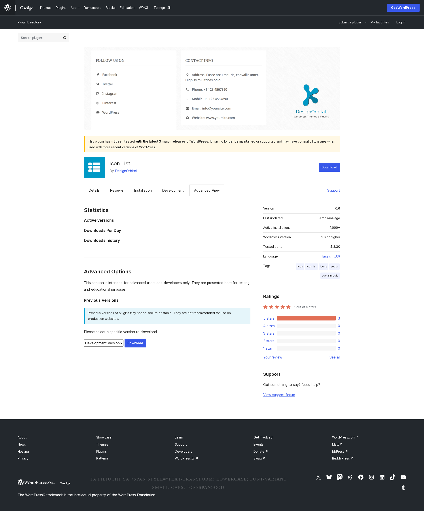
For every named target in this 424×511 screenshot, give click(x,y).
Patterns (102, 458)
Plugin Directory (29, 22)
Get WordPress (403, 8)
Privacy (23, 458)
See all (334, 357)
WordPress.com (345, 437)
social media (330, 275)
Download (329, 167)
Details (94, 190)
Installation (143, 190)
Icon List (120, 163)
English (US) (331, 256)
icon (300, 266)
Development (173, 190)
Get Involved (263, 437)
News (22, 444)
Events (258, 444)
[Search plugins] (64, 37)
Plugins (101, 451)
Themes (102, 444)
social (334, 266)
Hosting (23, 451)
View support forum (279, 395)
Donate (261, 451)
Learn (179, 437)
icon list (311, 266)
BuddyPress (343, 458)
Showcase (104, 437)
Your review (272, 357)
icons (323, 266)
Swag (259, 458)
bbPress (340, 451)
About (22, 437)
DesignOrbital (126, 171)
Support (333, 190)
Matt (337, 444)
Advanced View (207, 190)
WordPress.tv (186, 458)
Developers (183, 451)
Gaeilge (65, 483)
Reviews (117, 190)
